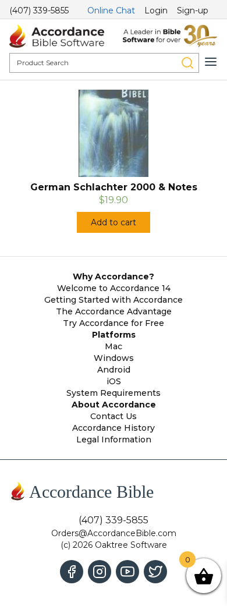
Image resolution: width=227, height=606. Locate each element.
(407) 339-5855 (39, 10)
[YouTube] (127, 571)
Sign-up (192, 10)
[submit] (187, 63)
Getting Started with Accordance (113, 300)
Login (156, 10)
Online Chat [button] (111, 10)
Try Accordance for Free (113, 323)
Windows (114, 358)
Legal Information (113, 439)
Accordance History (113, 428)
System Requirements (113, 393)
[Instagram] (99, 571)
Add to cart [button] (113, 222)
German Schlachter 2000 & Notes (113, 187)
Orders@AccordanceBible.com (113, 533)
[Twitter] (155, 571)
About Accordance (114, 404)
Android (113, 369)
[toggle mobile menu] (211, 62)
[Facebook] (71, 571)
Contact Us (113, 416)
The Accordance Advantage (114, 311)
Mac (113, 346)
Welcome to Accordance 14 (114, 288)
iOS (114, 381)
